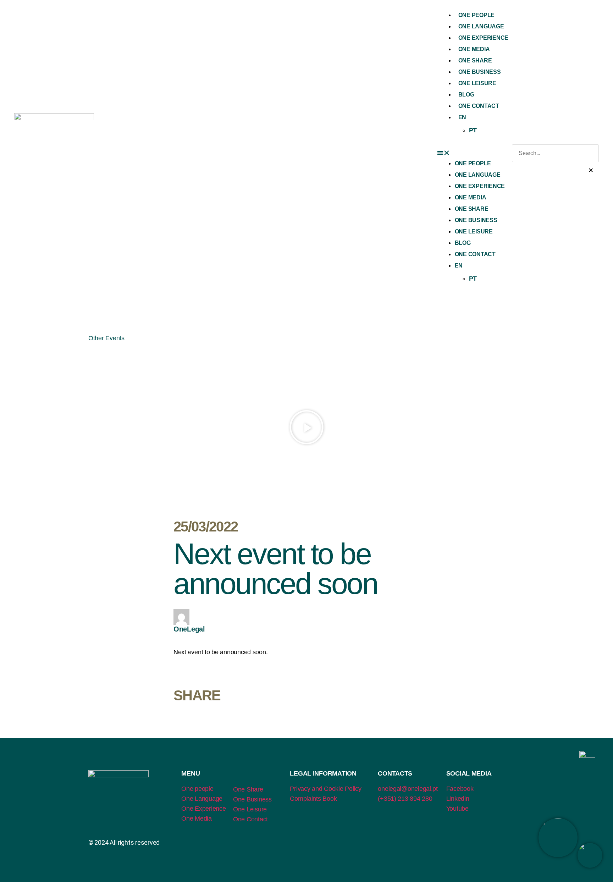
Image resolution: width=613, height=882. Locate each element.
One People (476, 15)
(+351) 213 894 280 (405, 798)
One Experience (483, 38)
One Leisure (477, 83)
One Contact (478, 106)
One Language (481, 26)
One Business (479, 72)
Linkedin (457, 798)
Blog (466, 95)
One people (197, 788)
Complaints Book (313, 798)
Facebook (460, 788)
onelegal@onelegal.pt (408, 788)
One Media (474, 49)
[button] (474, 153)
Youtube (457, 808)
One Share (475, 60)
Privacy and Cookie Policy (325, 788)
